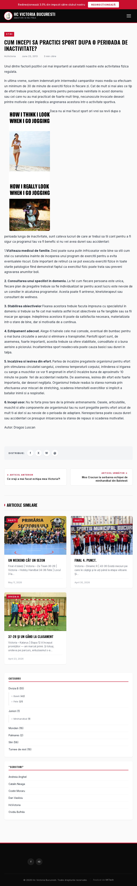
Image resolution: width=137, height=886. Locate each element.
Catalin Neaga (17, 783)
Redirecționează (103, 4)
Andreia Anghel (18, 776)
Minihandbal (20, 718)
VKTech (109, 880)
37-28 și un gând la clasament (31, 636)
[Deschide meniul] (129, 16)
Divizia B (14, 688)
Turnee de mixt (17, 749)
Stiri (9, 34)
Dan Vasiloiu (16, 797)
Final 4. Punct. (86, 560)
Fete (16, 701)
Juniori (12, 711)
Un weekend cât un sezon (26, 560)
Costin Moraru (17, 790)
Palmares (14, 735)
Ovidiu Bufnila (17, 811)
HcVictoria (15, 804)
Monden (13, 728)
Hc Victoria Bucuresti (34, 14)
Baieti (17, 696)
